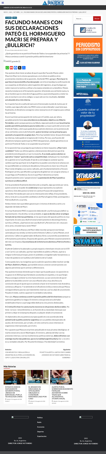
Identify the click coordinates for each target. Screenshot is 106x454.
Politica (15, 18)
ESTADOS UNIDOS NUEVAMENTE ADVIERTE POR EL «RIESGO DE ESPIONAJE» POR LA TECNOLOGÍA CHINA (13, 392)
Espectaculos (41, 436)
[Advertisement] (88, 261)
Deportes (40, 431)
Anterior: (20, 353)
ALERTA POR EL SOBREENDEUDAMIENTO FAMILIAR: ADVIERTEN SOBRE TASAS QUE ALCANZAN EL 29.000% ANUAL (62, 393)
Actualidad (8, 18)
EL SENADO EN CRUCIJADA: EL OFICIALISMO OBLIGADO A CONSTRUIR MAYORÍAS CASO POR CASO (37, 393)
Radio (39, 422)
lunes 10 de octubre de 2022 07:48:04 (17, 50)
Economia (62, 379)
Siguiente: (55, 353)
